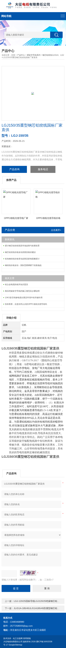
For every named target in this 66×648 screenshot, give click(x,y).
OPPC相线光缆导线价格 (48, 218)
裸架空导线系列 (33, 55)
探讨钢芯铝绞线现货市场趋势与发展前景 (22, 246)
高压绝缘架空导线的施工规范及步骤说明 (22, 291)
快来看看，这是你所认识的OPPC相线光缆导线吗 (26, 304)
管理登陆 (27, 638)
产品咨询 (14, 169)
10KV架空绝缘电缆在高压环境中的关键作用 (23, 297)
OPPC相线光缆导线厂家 (16, 218)
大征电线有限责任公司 (13, 641)
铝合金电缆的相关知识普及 (16, 284)
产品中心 (21, 55)
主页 (13, 55)
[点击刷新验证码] (28, 573)
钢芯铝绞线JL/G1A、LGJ (53, 55)
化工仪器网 (18, 638)
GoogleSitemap (15, 645)
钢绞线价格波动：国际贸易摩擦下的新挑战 (23, 265)
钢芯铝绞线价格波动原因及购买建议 (20, 252)
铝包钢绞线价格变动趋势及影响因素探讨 (22, 259)
